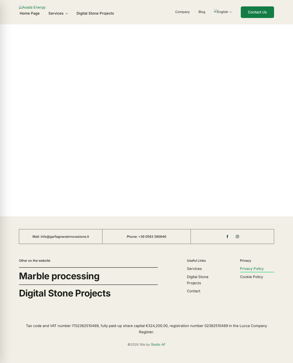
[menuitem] (222, 12)
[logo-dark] (32, 7)
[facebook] (227, 236)
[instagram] (237, 236)
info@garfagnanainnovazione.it (65, 237)
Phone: (132, 237)
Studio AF (158, 344)
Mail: (36, 237)
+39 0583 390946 (152, 237)
